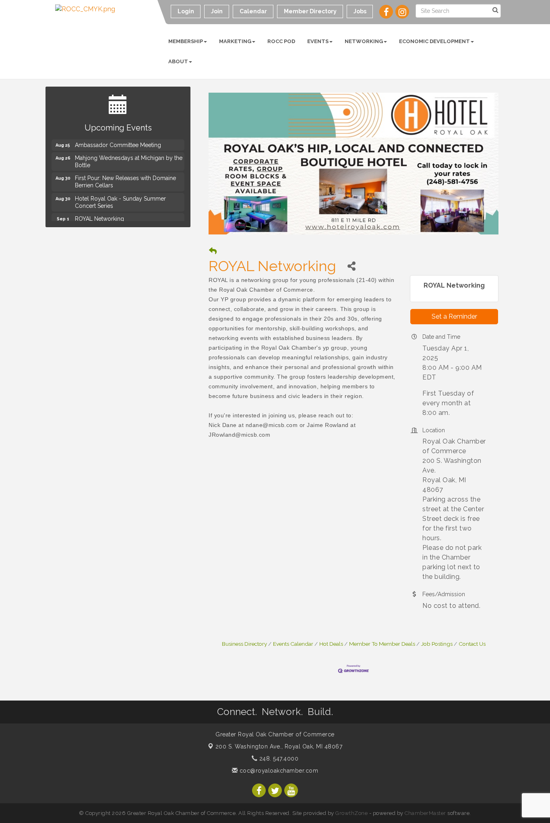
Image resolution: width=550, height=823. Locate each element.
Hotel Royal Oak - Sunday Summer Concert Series (120, 199)
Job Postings (437, 644)
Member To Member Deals (382, 644)
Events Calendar (293, 644)
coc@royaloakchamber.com (278, 770)
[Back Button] (213, 251)
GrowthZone (351, 813)
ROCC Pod (281, 41)
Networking (364, 41)
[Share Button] (351, 266)
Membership (185, 41)
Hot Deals (331, 644)
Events (318, 41)
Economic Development (434, 41)
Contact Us (472, 644)
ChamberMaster (425, 813)
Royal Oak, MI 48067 (279, 746)
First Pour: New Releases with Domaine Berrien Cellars (125, 179)
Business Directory (244, 644)
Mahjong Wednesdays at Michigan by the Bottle (128, 159)
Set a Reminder (454, 316)
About (178, 61)
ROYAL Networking (99, 216)
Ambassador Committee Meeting (118, 142)
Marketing (235, 41)
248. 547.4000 (277, 758)
